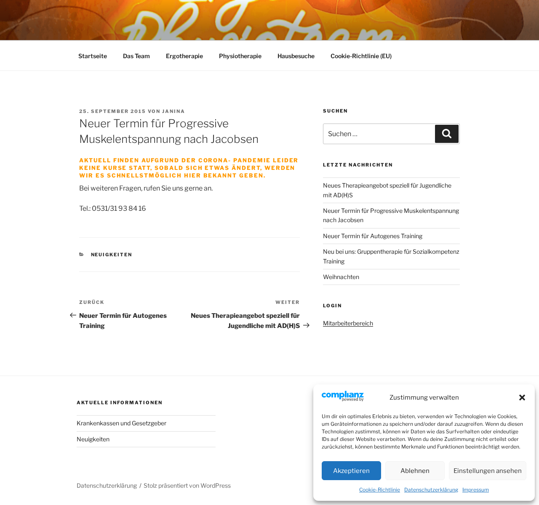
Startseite (92, 55)
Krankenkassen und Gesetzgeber (121, 423)
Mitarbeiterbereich (348, 323)
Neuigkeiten (112, 255)
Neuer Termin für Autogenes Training (372, 235)
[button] (522, 397)
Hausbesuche (296, 55)
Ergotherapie (184, 55)
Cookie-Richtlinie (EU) (361, 55)
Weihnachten (341, 276)
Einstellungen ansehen (488, 471)
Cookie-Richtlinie (379, 489)
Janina (173, 111)
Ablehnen (415, 471)
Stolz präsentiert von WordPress (187, 485)
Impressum (475, 489)
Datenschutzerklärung (431, 489)
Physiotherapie (240, 55)
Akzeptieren (351, 471)
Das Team (136, 55)
